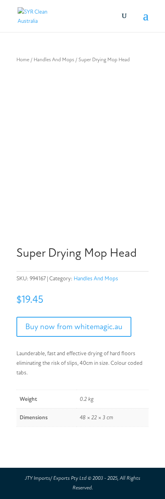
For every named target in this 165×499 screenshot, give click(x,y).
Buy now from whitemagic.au (74, 327)
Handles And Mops (54, 59)
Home (22, 59)
